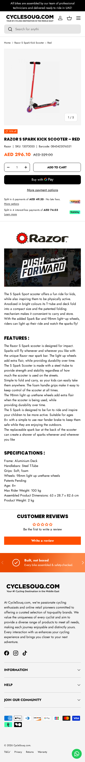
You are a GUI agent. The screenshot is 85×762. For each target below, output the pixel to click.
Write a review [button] (42, 540)
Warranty (42, 752)
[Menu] (78, 18)
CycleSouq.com (22, 745)
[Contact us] (77, 754)
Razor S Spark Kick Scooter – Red (33, 43)
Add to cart (57, 167)
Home (7, 43)
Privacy (18, 752)
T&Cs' (7, 752)
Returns (30, 752)
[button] (69, 18)
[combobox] (42, 29)
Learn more (10, 214)
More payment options (42, 190)
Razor (7, 146)
